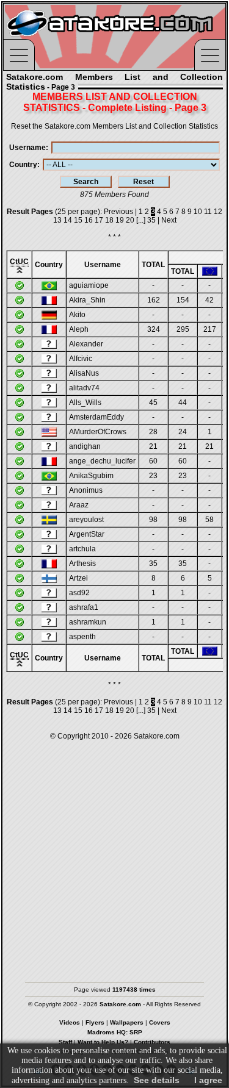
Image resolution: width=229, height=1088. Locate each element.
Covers (159, 1022)
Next (168, 220)
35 (151, 220)
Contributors (152, 1042)
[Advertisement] (114, 855)
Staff (65, 1042)
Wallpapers (127, 1022)
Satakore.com (157, 736)
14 (68, 220)
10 (198, 211)
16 (88, 220)
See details (157, 1080)
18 (109, 220)
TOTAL (153, 264)
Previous (118, 211)
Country (23, 164)
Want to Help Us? (103, 1042)
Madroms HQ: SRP (114, 1032)
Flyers (94, 1022)
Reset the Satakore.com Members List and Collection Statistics (114, 126)
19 (119, 220)
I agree (208, 1080)
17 (99, 220)
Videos (69, 1022)
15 (78, 220)
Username (27, 147)
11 (208, 211)
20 (130, 220)
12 (218, 211)
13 (57, 220)
